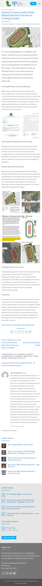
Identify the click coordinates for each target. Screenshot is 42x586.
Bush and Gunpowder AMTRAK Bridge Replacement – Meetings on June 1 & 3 (21, 452)
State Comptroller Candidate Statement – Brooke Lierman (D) (22, 459)
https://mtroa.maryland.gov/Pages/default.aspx (18, 325)
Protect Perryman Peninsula (30, 24)
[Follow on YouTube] (14, 573)
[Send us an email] (10, 573)
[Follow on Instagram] (7, 573)
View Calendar (9, 537)
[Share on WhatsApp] (11, 332)
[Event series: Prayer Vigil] (23, 532)
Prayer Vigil (11, 528)
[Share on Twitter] (19, 332)
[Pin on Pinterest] (26, 332)
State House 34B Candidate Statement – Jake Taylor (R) (23, 465)
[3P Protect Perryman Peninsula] (15, 3)
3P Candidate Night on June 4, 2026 (20, 444)
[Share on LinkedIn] (30, 332)
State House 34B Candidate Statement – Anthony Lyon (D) (22, 472)
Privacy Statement (21, 583)
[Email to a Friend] (23, 332)
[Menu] (39, 3)
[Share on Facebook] (15, 332)
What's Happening (8, 9)
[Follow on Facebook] (3, 573)
